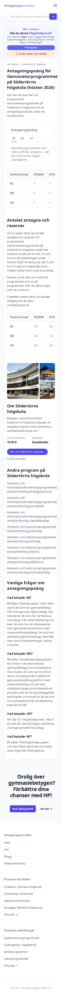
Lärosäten (12, 64)
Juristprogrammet (16, 952)
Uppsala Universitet (17, 901)
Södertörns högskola (34, 64)
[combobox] (31, 16)
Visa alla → (11, 914)
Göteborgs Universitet (18, 894)
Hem (7, 843)
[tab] (14, 138)
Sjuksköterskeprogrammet (21, 938)
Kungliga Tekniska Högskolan (23, 907)
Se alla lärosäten (16, 458)
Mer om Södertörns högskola (27, 451)
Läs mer (46, 808)
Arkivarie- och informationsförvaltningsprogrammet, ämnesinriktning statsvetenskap (32, 516)
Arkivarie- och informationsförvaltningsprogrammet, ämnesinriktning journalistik (32, 502)
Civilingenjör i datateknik (20, 945)
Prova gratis (31, 47)
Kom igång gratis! (22, 808)
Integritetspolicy (14, 863)
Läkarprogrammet (16, 959)
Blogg (8, 856)
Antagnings (19, 5)
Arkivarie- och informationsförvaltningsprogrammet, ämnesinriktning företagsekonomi (32, 487)
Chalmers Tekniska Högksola (23, 887)
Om (6, 849)
